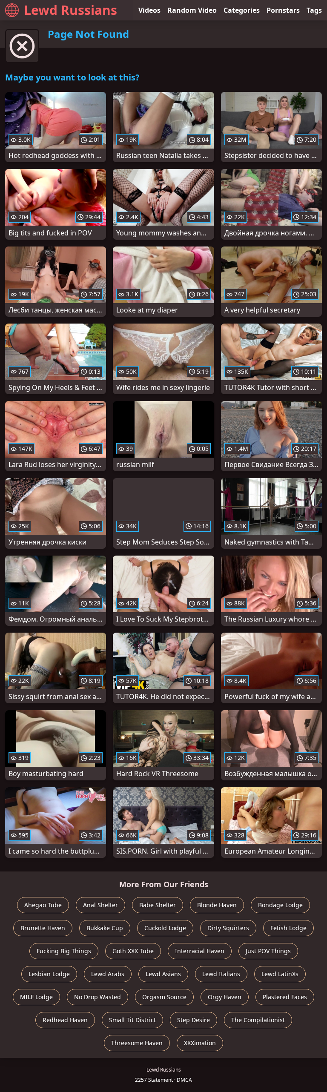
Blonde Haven (217, 905)
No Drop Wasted (97, 997)
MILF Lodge (36, 997)
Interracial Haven (199, 951)
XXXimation (200, 1043)
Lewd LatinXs (279, 974)
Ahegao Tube (43, 905)
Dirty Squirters (228, 928)
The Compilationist (258, 1020)
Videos (149, 10)
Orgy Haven (224, 997)
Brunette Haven (42, 928)
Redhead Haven (65, 1020)
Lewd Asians (163, 974)
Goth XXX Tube (133, 951)
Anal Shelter (100, 905)
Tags (314, 10)
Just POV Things (268, 951)
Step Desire (193, 1020)
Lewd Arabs (107, 974)
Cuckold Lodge (165, 928)
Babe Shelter (157, 905)
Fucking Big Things (64, 951)
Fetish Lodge (288, 928)
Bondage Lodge (280, 905)
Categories (242, 10)
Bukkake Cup (104, 928)
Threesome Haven (137, 1043)
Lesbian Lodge (49, 974)
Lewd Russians (70, 10)
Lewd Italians (221, 974)
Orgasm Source (164, 997)
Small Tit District (132, 1020)
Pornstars (283, 10)
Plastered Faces (285, 997)
